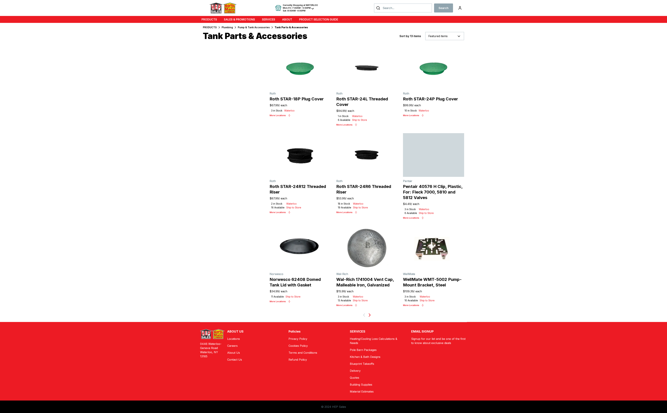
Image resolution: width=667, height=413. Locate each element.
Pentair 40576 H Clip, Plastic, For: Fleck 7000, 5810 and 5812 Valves (433, 192)
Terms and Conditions (303, 352)
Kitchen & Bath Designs (365, 357)
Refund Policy (298, 359)
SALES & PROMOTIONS (239, 19)
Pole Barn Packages (363, 350)
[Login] (460, 8)
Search (443, 8)
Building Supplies (361, 384)
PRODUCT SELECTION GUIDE (318, 19)
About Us (233, 352)
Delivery (355, 370)
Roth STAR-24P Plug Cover (430, 98)
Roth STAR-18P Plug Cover (297, 98)
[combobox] (444, 36)
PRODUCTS (209, 19)
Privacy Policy (298, 339)
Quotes (354, 377)
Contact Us (234, 359)
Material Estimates (362, 391)
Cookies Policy (298, 345)
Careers (232, 345)
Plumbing (227, 27)
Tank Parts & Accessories (291, 27)
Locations (233, 339)
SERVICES (268, 19)
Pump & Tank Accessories (254, 27)
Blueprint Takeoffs (362, 363)
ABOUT (287, 19)
